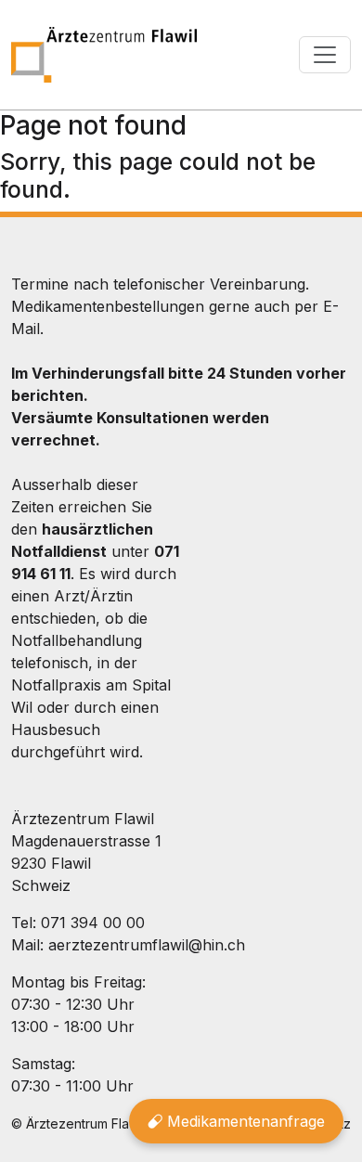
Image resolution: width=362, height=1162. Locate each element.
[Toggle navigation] (325, 54)
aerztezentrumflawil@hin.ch (146, 945)
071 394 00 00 (93, 922)
